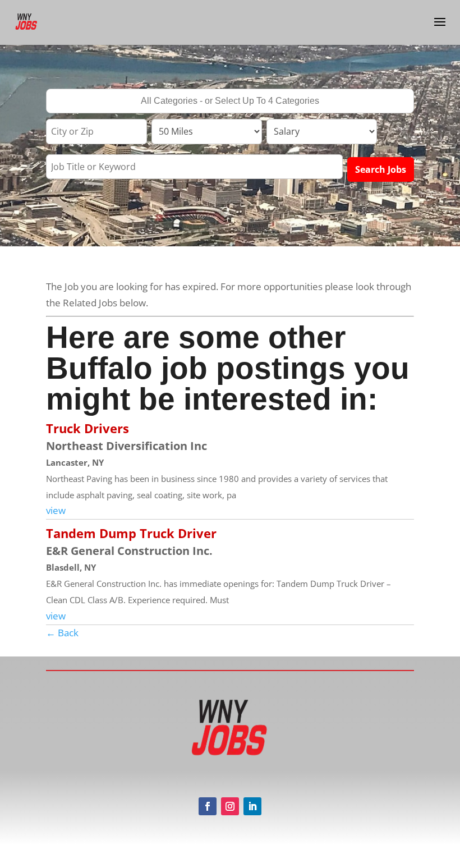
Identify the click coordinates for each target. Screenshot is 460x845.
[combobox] (230, 101)
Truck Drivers (87, 428)
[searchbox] (230, 102)
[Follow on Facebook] (208, 806)
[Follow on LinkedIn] (252, 806)
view (56, 510)
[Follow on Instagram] (230, 806)
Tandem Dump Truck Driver (131, 533)
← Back (62, 632)
